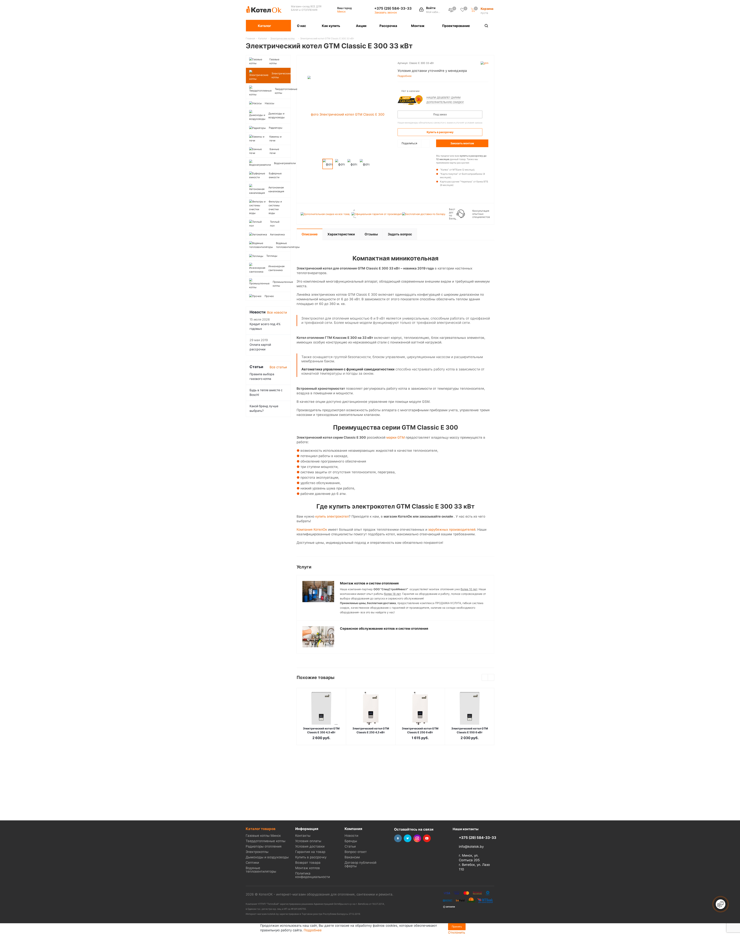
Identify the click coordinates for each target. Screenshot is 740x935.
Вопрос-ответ (356, 852)
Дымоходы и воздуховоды (267, 857)
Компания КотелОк (312, 529)
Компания (353, 829)
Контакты (302, 836)
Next (491, 677)
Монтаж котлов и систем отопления (369, 583)
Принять (457, 926)
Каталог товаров (260, 829)
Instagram (417, 838)
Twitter (407, 838)
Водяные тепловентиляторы (261, 869)
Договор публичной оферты (360, 864)
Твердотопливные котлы (265, 841)
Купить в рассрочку (310, 857)
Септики (252, 862)
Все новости (277, 312)
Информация (306, 829)
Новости (351, 836)
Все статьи (278, 367)
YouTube (427, 838)
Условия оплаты (308, 841)
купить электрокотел (332, 516)
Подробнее (313, 930)
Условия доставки (310, 846)
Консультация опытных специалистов (481, 213)
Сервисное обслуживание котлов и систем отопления (384, 628)
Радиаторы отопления (264, 846)
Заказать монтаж (462, 143)
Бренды (351, 841)
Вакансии (352, 857)
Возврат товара (307, 862)
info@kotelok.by (471, 847)
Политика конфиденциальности (312, 875)
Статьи (350, 846)
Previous (485, 677)
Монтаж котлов (307, 868)
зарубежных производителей (451, 529)
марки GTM (395, 437)
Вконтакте (398, 838)
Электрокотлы (257, 852)
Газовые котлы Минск (263, 836)
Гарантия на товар (310, 852)
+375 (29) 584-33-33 (393, 8)
